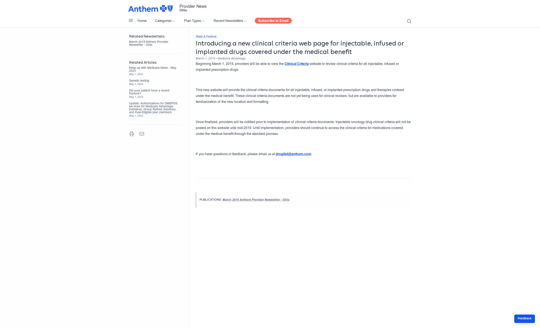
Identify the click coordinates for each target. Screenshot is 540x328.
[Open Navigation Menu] (130, 20)
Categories (163, 21)
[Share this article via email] (141, 133)
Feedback (525, 318)
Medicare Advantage (232, 58)
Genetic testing (139, 80)
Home (142, 21)
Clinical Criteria (297, 64)
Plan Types (192, 21)
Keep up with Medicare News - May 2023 (152, 70)
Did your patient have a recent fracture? (149, 92)
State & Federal (206, 36)
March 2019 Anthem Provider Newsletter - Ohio (148, 44)
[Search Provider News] (409, 21)
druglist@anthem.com (293, 154)
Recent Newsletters (228, 21)
